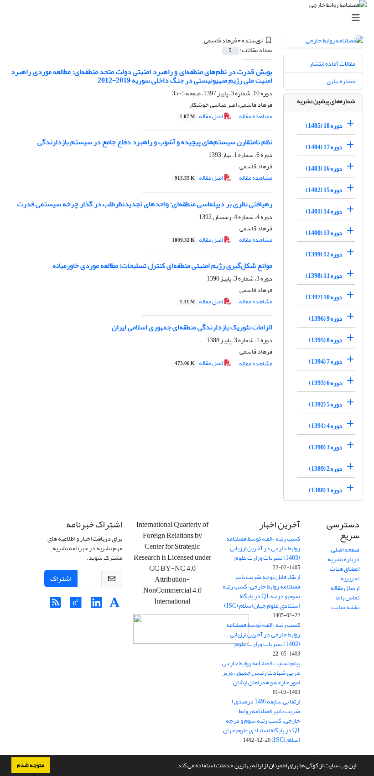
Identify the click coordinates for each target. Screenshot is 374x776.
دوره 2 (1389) (326, 469)
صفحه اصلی (345, 549)
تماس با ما (347, 597)
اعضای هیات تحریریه (344, 573)
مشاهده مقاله (255, 116)
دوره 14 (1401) (324, 211)
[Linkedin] (96, 605)
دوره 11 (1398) (324, 276)
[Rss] (55, 605)
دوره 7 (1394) (326, 361)
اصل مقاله (202, 116)
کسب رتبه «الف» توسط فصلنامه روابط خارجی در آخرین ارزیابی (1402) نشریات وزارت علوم (263, 634)
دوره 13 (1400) (324, 233)
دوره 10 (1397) (324, 297)
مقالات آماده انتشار (332, 63)
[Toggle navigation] (190, 18)
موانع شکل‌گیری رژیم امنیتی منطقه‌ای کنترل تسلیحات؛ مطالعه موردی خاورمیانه (162, 265)
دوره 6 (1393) (326, 383)
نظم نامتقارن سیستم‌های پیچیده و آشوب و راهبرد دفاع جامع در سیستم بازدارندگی (154, 142)
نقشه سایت (345, 607)
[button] (173, 766)
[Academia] (114, 605)
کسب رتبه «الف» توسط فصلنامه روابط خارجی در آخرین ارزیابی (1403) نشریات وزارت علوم (263, 548)
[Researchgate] (76, 605)
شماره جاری (341, 81)
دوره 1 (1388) (326, 490)
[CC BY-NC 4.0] (191, 631)
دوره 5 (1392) (326, 404)
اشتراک (61, 578)
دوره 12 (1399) (324, 254)
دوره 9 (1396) (326, 318)
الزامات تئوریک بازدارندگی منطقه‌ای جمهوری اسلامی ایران (192, 327)
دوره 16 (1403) (324, 168)
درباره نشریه (343, 559)
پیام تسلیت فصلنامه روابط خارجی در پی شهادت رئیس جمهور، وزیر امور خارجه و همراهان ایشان (261, 672)
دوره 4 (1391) (326, 426)
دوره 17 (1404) (324, 147)
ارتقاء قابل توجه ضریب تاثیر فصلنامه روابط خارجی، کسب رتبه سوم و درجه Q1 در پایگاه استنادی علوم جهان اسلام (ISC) (261, 591)
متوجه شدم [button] (30, 765)
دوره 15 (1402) (324, 190)
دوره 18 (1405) (324, 126)
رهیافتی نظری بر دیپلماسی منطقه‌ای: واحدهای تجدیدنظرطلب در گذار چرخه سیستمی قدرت (144, 204)
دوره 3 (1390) (326, 447)
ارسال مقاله (345, 588)
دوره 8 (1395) (326, 340)
